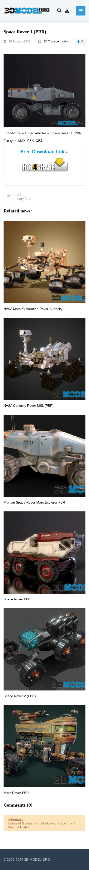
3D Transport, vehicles (58, 41)
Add (23, 197)
